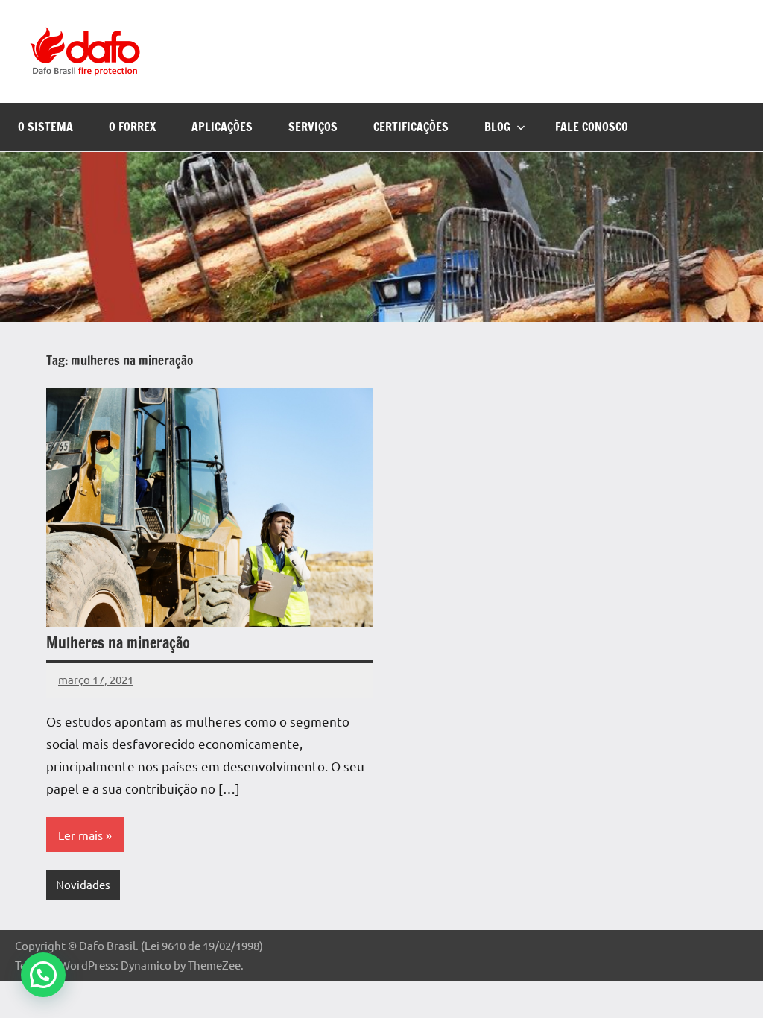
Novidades (83, 884)
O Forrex (132, 126)
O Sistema (45, 126)
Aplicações (222, 126)
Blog (497, 126)
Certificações (411, 126)
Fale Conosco (591, 126)
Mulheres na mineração (118, 643)
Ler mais (80, 834)
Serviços (313, 126)
